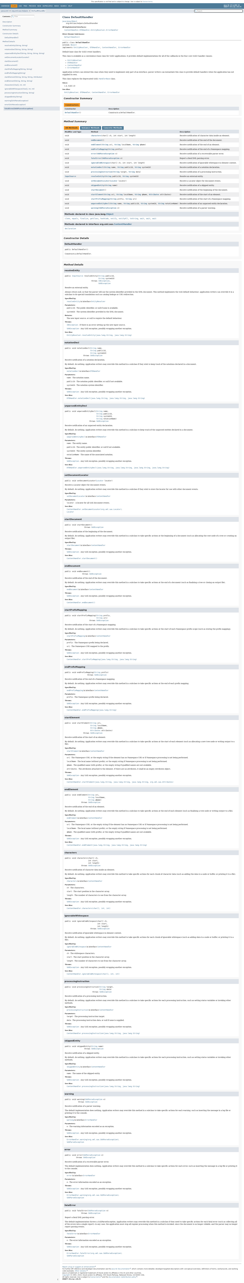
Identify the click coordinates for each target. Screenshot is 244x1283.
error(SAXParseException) (15, 105)
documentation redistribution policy (122, 1277)
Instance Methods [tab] (91, 128)
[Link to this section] (94, 98)
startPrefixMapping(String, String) (18, 69)
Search (63, 6)
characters (96, 136)
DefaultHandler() (11, 38)
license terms (147, 1)
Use (20, 6)
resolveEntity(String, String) (16, 45)
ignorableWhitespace (100, 163)
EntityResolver (98, 30)
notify (114, 219)
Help (70, 6)
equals (75, 219)
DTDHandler (85, 30)
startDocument (97, 190)
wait (142, 219)
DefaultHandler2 (72, 37)
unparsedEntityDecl (100, 203)
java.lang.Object (69, 21)
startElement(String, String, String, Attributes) (23, 77)
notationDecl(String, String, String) (19, 49)
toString (134, 219)
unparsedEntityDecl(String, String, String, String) (24, 53)
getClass (94, 219)
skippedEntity (97, 185)
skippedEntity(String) (13, 97)
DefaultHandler (38, 11)
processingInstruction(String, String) (19, 93)
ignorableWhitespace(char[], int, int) (19, 89)
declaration (70, 229)
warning (94, 208)
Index (56, 6)
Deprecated (48, 6)
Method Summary (10, 30)
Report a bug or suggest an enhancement (78, 1267)
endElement (96, 145)
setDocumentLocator (100, 181)
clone (67, 219)
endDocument (96, 140)
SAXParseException (105, 154)
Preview (32, 6)
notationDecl (97, 167)
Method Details (9, 41)
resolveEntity (97, 176)
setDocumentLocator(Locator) (17, 57)
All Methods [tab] (71, 128)
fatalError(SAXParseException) (19, 109)
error (93, 154)
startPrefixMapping (100, 199)
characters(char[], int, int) (15, 85)
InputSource (70, 176)
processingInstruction (101, 172)
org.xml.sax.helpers (20, 11)
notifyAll (123, 219)
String (105, 145)
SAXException (104, 283)
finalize (84, 219)
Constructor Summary (12, 26)
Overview (5, 6)
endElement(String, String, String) (18, 81)
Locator (113, 181)
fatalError (96, 158)
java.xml (4, 11)
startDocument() (11, 61)
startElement (97, 194)
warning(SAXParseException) (16, 101)
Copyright (66, 1275)
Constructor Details (10, 34)
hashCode (104, 219)
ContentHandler (71, 30)
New (39, 6)
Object (74, 45)
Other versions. (80, 1271)
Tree (25, 6)
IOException (104, 281)
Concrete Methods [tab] (113, 128)
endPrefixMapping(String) (15, 73)
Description (7, 22)
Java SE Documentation (121, 1269)
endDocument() (11, 65)
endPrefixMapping (99, 149)
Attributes (154, 194)
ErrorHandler (112, 30)
